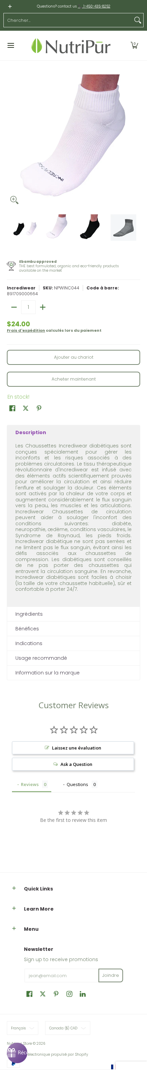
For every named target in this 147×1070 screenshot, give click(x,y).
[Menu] (10, 45)
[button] (134, 45)
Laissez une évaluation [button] (76, 748)
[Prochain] (135, 140)
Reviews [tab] (30, 784)
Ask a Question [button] (76, 764)
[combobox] (68, 20)
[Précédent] (11, 140)
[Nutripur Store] (71, 45)
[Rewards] (17, 1053)
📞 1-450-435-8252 (94, 6)
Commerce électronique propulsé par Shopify (47, 1054)
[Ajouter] (43, 307)
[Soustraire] (14, 307)
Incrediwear (21, 288)
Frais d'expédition (26, 330)
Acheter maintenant (74, 379)
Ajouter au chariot (73, 357)
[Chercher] (137, 20)
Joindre (110, 975)
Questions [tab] (77, 784)
